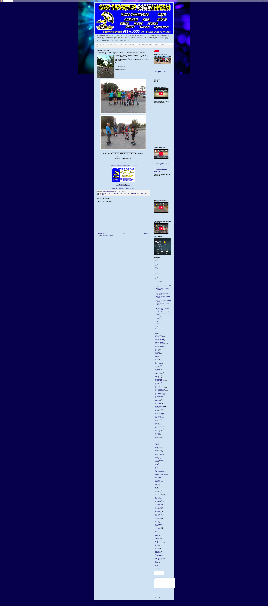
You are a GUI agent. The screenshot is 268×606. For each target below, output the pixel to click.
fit (155, 440)
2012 (156, 328)
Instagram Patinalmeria (159, 70)
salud (156, 544)
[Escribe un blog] (120, 191)
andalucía (157, 357)
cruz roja (156, 404)
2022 (156, 264)
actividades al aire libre (159, 336)
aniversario (157, 359)
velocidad (157, 564)
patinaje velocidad (158, 518)
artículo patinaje (158, 365)
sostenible (157, 549)
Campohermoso (158, 375)
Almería (102, 193)
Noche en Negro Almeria (159, 471)
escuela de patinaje (158, 428)
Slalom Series (157, 548)
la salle (156, 457)
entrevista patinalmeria (159, 426)
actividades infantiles (159, 345)
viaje (156, 566)
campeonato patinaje (159, 373)
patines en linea (158, 527)
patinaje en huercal (158, 505)
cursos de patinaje (158, 409)
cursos (156, 407)
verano (156, 565)
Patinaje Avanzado (158, 502)
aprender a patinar (158, 363)
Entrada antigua (146, 233)
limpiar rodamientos (159, 460)
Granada (156, 448)
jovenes (156, 456)
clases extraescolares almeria (161, 390)
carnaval (156, 376)
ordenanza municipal (159, 481)
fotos (133, 193)
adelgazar (157, 347)
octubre (157, 316)
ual (155, 561)
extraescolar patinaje (159, 437)
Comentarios (158, 574)
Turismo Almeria (158, 559)
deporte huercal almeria (159, 413)
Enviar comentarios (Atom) (107, 235)
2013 (156, 278)
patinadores (157, 492)
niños (156, 470)
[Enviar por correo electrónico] (118, 191)
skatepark (157, 545)
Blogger (159, 597)
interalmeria (157, 453)
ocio (156, 478)
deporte (156, 410)
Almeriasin (157, 356)
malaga (156, 461)
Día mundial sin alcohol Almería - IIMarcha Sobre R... (162, 309)
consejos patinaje (158, 403)
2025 (156, 259)
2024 (156, 260)
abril (157, 326)
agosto (157, 320)
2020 (156, 267)
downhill (156, 420)
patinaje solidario (158, 515)
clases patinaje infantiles (160, 393)
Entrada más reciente (101, 233)
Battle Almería (157, 369)
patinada (156, 491)
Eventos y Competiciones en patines (127, 44)
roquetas (156, 535)
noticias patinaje (158, 477)
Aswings (156, 366)
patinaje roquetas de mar (160, 512)
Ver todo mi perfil (157, 171)
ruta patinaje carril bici (159, 539)
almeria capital (158, 353)
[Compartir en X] (121, 191)
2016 (156, 273)
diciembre (158, 280)
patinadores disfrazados (159, 495)
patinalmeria (143, 193)
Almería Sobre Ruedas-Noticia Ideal (162, 298)
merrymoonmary (146, 597)
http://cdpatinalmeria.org (123, 164)
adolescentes (157, 349)
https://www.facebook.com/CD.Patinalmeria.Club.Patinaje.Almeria (123, 165)
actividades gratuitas (159, 342)
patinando (157, 522)
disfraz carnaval (158, 419)
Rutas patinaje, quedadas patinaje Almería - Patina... (162, 312)
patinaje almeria (158, 498)
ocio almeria (157, 480)
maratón (156, 463)
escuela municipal (158, 430)
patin (156, 487)
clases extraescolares (159, 389)
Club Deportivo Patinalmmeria (161, 169)
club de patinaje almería (118, 193)
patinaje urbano (158, 517)
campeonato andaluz (159, 372)
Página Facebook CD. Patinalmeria (161, 71)
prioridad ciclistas (158, 528)
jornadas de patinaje (159, 454)
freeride (156, 444)
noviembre (158, 281)
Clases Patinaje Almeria (147, 44)
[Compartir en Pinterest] (124, 191)
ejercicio (156, 423)
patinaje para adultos (159, 510)
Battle (156, 367)
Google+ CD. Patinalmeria (160, 72)
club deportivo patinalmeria (127, 193)
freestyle (156, 446)
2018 (156, 270)
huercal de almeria (158, 451)
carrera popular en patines (160, 380)
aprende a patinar (158, 360)
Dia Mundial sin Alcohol (159, 417)
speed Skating (157, 551)
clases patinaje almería (159, 392)
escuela (156, 427)
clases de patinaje (158, 386)
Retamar (156, 532)
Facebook (156, 44)
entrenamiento (158, 424)
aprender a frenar (158, 362)
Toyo (156, 556)
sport (156, 554)
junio (157, 323)
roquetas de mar (158, 537)
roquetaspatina (158, 538)
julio (157, 321)
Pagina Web (163, 44)
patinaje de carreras (159, 504)
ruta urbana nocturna (159, 542)
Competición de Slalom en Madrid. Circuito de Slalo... (162, 289)
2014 (156, 277)
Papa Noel (157, 484)
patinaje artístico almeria (159, 501)
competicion (157, 400)
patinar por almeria (158, 524)
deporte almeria (158, 411)
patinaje (156, 497)
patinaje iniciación (137, 193)
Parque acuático (158, 485)
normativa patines (158, 475)
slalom (156, 547)
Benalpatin (157, 370)
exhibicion (157, 436)
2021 (156, 265)
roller (156, 534)
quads (156, 529)
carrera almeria (158, 377)
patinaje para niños (158, 511)
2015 (156, 275)
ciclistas (156, 383)
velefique (156, 562)
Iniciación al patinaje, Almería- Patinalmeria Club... (161, 284)
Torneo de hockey (158, 555)
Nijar (156, 468)
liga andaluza (157, 458)
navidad (156, 467)
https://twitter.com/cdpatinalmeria (123, 185)
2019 (156, 268)
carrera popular (158, 379)
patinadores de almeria (159, 494)
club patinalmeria (158, 397)
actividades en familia (159, 340)
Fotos (138, 44)
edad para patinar (158, 421)
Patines (156, 525)
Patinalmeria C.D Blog (100, 44)
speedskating (157, 552)
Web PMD (98, 46)
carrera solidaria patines (159, 382)
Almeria (156, 350)
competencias (157, 399)
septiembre (158, 318)
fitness (156, 441)
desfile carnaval (158, 416)
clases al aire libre (158, 384)
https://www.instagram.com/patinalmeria (123, 186)
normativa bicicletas (159, 473)
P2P (155, 483)
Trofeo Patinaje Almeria (159, 558)
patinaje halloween (158, 507)
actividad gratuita (158, 335)
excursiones (157, 434)
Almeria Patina (158, 355)
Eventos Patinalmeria (112, 44)
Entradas (157, 571)
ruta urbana (157, 541)
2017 (156, 272)
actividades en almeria (159, 339)
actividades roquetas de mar (160, 346)
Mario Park (157, 464)
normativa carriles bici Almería (161, 474)
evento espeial (158, 433)
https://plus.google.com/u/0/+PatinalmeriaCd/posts (123, 188)
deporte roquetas (158, 414)
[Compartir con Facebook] (122, 191)
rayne (156, 531)
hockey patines (158, 450)
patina (156, 488)
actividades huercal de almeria (161, 343)
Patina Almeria (158, 490)
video (156, 568)
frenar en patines (158, 447)
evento (156, 431)
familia (156, 438)
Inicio (124, 233)
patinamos (157, 521)
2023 (156, 262)
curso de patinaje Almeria (160, 406)
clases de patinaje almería (108, 193)
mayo (157, 324)
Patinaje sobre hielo (158, 514)
